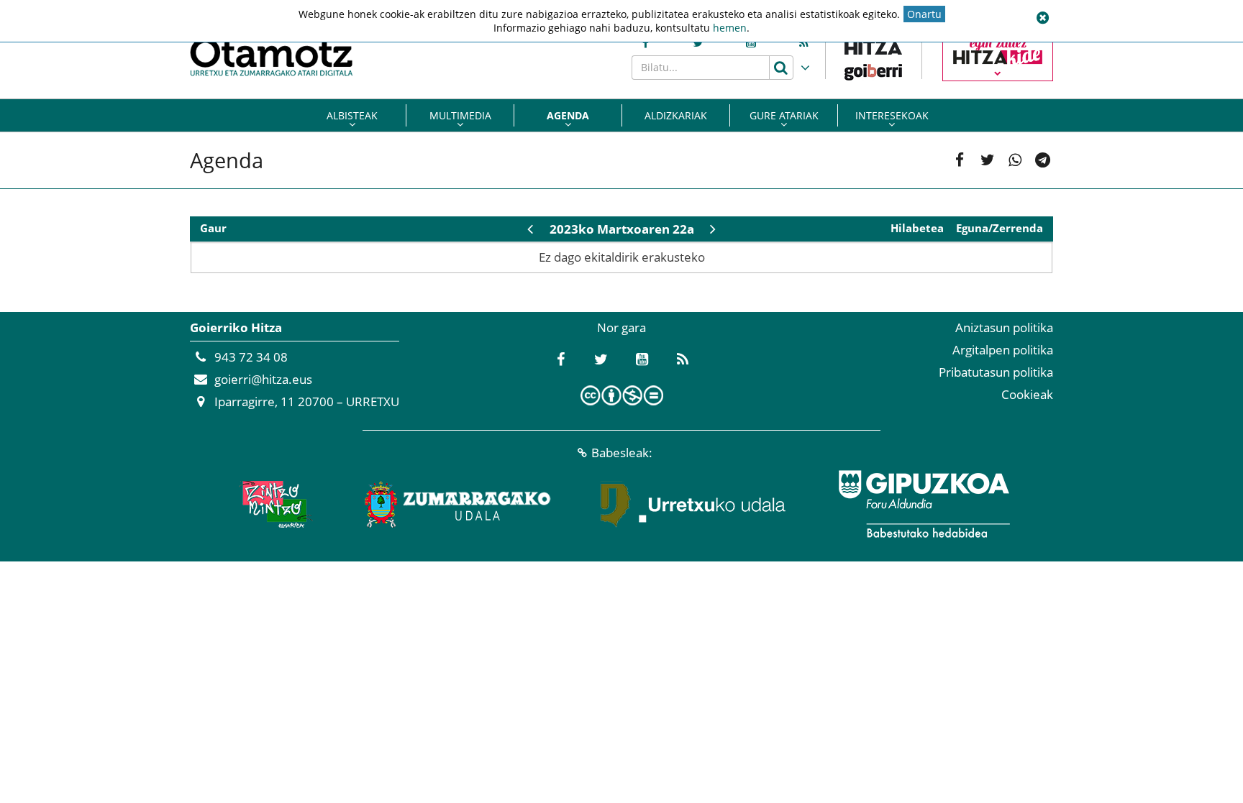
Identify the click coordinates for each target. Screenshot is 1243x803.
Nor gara (621, 327)
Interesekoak (892, 115)
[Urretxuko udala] (693, 504)
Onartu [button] (924, 14)
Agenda (568, 115)
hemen (730, 28)
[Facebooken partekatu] (960, 160)
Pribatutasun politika (996, 372)
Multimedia (460, 115)
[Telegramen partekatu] (1042, 160)
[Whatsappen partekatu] (1015, 160)
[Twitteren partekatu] (987, 160)
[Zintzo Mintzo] (273, 504)
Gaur (213, 228)
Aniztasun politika (1004, 327)
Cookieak (1027, 394)
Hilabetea (917, 228)
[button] (1042, 18)
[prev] (530, 229)
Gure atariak (784, 115)
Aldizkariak (676, 115)
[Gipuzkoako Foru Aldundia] (923, 504)
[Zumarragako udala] (458, 504)
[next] (713, 229)
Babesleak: (621, 452)
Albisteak (352, 115)
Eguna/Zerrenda (999, 228)
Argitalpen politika (1002, 349)
